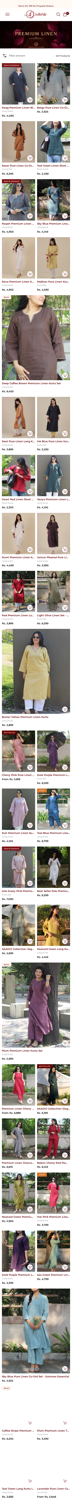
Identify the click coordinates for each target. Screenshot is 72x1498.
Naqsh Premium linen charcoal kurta (18, 223)
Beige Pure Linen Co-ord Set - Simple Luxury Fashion (53, 107)
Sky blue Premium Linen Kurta (53, 223)
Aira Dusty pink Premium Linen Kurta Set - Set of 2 (18, 890)
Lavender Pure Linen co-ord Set (53, 1488)
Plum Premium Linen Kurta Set (22, 1050)
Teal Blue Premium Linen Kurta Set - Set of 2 (53, 832)
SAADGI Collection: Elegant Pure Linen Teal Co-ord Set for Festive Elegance (53, 1108)
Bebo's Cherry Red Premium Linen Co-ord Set (53, 1162)
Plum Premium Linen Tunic (53, 1430)
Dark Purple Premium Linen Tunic (18, 1274)
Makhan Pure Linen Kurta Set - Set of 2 (53, 281)
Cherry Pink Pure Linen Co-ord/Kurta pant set (18, 774)
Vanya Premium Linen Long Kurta (53, 499)
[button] (58, 14)
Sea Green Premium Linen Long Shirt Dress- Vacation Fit (53, 1274)
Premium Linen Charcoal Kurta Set (18, 1162)
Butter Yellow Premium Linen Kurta (25, 716)
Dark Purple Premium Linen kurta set (53, 774)
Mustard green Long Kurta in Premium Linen (53, 948)
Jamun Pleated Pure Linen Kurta (53, 557)
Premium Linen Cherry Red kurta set (18, 1108)
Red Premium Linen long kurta (18, 615)
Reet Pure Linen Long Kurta (18, 441)
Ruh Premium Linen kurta (18, 832)
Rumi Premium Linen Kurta (18, 557)
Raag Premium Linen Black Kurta (18, 107)
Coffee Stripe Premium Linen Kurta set (18, 1430)
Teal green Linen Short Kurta (53, 165)
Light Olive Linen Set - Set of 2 (53, 615)
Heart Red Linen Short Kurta (18, 499)
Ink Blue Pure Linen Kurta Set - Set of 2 (53, 441)
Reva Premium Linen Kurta (18, 281)
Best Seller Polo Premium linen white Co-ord (53, 890)
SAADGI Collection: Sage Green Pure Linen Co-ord (18, 948)
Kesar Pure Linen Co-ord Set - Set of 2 (18, 165)
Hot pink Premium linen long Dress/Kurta (53, 1216)
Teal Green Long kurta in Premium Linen (18, 1488)
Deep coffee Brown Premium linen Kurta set (31, 383)
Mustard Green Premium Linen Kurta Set (18, 1216)
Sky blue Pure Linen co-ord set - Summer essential (35, 1376)
